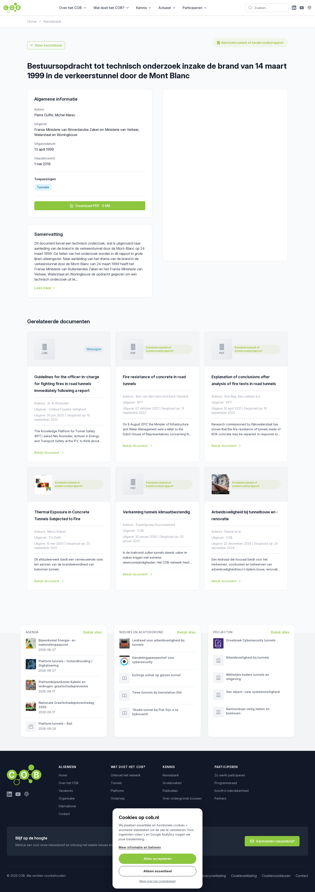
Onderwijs (118, 798)
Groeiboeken (172, 783)
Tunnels (116, 783)
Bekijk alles (92, 632)
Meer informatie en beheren (140, 847)
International (67, 806)
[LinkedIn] (294, 8)
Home (32, 21)
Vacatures (66, 790)
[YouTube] (302, 8)
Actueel (164, 8)
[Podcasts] (309, 8)
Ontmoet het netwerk (126, 775)
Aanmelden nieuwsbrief (275, 841)
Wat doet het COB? (108, 8)
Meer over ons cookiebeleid (158, 881)
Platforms (117, 790)
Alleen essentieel (157, 871)
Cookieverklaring (244, 876)
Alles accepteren (157, 859)
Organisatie (67, 798)
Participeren (192, 8)
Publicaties (170, 790)
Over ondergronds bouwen (182, 798)
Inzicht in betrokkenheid (231, 790)
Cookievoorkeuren (276, 876)
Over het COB (70, 8)
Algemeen (67, 767)
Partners (220, 798)
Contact (64, 814)
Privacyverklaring (212, 876)
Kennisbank (52, 21)
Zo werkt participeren (229, 775)
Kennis (141, 8)
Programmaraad (225, 783)
